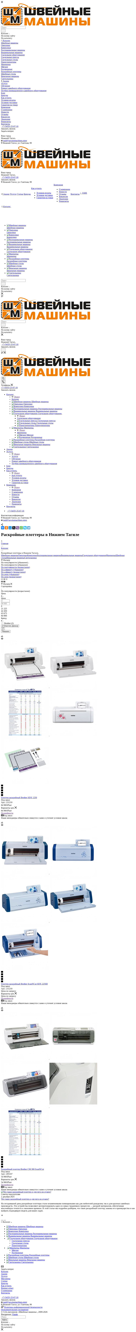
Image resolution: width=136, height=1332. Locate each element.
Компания (16, 490)
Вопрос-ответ (7, 1288)
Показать (5, 631)
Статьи (4, 1281)
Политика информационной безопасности (23, 1307)
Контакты (5, 1293)
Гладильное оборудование (29, 418)
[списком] (4, 579)
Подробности (7, 813)
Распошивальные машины (49, 555)
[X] (13, 527)
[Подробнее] (2, 1215)
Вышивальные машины (71, 555)
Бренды (4, 1283)
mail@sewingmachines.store (15, 140)
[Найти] (3, 30)
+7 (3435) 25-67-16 (10, 126)
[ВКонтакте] (2, 527)
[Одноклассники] (6, 527)
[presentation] (2, 1220)
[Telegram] (28, 527)
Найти (4, 1320)
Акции (4, 1274)
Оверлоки (22, 555)
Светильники (30, 558)
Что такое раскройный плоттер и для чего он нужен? (25, 1199)
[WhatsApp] (21, 527)
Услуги (15, 456)
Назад (17, 397)
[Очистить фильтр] (3, 628)
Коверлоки (32, 555)
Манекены (22, 432)
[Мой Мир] (10, 527)
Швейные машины (9, 555)
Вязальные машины (15, 558)
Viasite (15, 1314)
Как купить (17, 475)
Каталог (15, 399)
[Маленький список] (2, 581)
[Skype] (25, 527)
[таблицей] (6, 579)
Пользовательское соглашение (14, 1309)
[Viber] (17, 527)
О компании (6, 1290)
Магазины (5, 1278)
